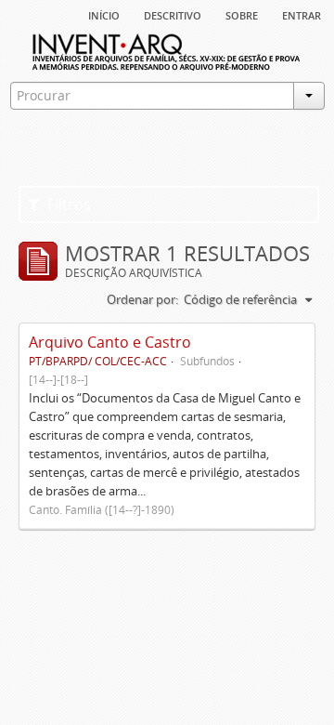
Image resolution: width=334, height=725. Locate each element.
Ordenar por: (142, 299)
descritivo (172, 14)
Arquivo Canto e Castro (110, 342)
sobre (241, 14)
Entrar (301, 14)
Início (104, 14)
